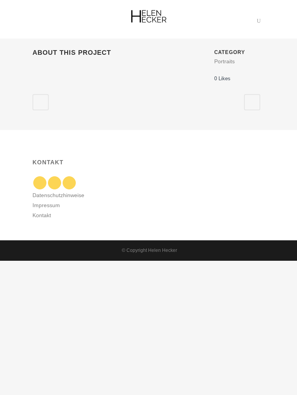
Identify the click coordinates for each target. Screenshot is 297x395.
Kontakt (41, 215)
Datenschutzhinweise (58, 195)
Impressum (46, 205)
